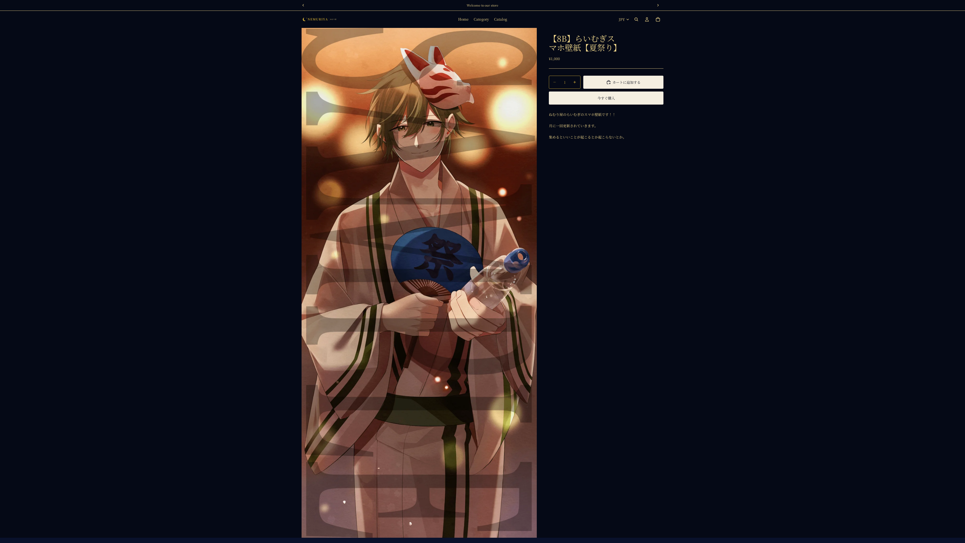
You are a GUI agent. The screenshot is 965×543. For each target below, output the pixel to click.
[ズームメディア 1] (419, 283)
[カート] (657, 19)
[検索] (636, 19)
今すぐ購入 (606, 98)
